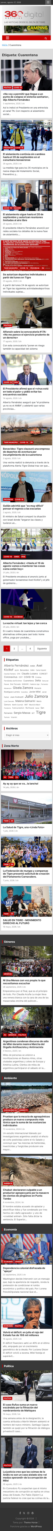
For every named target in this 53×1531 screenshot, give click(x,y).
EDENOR (25, 684)
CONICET (43, 674)
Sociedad (18, 617)
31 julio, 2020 (9, 572)
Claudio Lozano (30, 673)
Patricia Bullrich (18, 708)
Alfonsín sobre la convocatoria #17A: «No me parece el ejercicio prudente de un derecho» (26, 334)
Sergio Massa (22, 712)
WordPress (36, 1526)
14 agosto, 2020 (10, 398)
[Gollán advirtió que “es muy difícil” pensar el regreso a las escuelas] (26, 487)
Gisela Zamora (23, 688)
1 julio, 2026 (8, 831)
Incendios (24, 692)
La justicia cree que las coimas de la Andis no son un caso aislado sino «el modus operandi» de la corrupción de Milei (25, 1476)
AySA (17, 670)
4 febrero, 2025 (10, 1051)
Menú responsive (48, 2)
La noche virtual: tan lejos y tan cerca (25, 623)
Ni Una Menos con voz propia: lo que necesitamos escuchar (24, 982)
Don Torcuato (15, 684)
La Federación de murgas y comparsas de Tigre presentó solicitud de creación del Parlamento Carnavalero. (26, 873)
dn (23, 103)
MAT (26, 705)
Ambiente (10, 1078)
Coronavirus (10, 677)
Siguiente (42, 648)
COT (21, 677)
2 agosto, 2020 (9, 458)
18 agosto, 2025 (10, 1339)
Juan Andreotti (16, 697)
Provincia (8, 148)
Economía (10, 1229)
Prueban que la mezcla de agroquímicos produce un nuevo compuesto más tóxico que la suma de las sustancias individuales (26, 1121)
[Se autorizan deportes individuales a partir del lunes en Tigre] (26, 255)
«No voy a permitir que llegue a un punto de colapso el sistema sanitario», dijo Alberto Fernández (26, 97)
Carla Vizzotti (41, 670)
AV (5, 777)
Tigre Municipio (11, 268)
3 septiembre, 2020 (12, 103)
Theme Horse (31, 1522)
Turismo (7, 717)
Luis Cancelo (9, 701)
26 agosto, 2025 (10, 1484)
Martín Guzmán (17, 705)
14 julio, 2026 (9, 787)
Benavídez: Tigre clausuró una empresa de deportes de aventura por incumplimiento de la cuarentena (26, 451)
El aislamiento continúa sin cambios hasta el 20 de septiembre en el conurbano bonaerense (24, 157)
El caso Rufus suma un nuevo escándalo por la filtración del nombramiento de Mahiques (20, 1407)
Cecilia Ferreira (10, 674)
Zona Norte (11, 745)
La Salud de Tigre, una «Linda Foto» (23, 827)
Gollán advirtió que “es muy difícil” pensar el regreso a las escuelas (23, 507)
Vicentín (14, 717)
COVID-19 (18, 88)
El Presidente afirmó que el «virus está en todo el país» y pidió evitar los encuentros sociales (25, 391)
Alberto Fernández (16, 665)
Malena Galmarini (25, 700)
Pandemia (7, 708)
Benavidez (24, 670)
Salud (37, 708)
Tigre (41, 712)
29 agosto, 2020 (10, 163)
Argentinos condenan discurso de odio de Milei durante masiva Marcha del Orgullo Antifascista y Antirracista (26, 1044)
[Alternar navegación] (7, 37)
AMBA (16, 557)
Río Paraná (30, 708)
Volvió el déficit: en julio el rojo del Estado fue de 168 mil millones (23, 1334)
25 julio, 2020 (9, 627)
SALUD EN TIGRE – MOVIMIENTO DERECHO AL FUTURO (22, 922)
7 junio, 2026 (8, 880)
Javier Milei (35, 691)
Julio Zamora (36, 696)
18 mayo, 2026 (9, 927)
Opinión (18, 1262)
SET (33, 713)
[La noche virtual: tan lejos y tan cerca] (26, 604)
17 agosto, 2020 (10, 341)
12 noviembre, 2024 (12, 1129)
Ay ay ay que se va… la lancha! (20, 783)
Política (7, 88)
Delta (38, 680)
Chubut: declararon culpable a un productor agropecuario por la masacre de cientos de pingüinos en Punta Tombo (26, 1194)
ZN (43, 268)
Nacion (17, 208)
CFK (18, 674)
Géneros (9, 941)
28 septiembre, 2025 (12, 987)
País (16, 382)
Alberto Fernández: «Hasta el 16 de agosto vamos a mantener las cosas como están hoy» (24, 566)
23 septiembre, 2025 (12, 1274)
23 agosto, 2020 (10, 281)
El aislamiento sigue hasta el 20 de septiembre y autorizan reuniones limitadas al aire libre (23, 217)
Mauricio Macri (34, 705)
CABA (32, 670)
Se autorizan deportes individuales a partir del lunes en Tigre (24, 276)
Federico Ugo (35, 684)
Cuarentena (28, 680)
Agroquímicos (10, 1110)
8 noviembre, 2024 (11, 1202)
